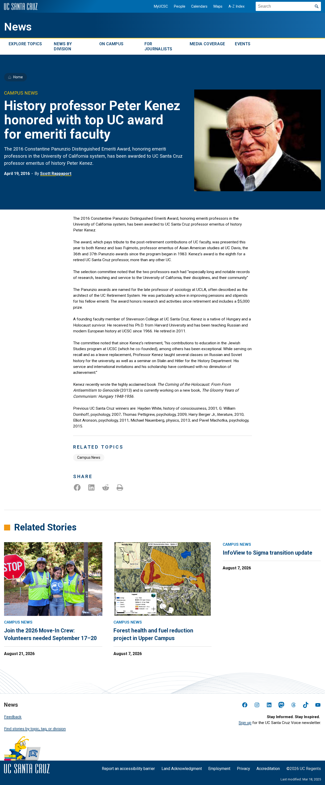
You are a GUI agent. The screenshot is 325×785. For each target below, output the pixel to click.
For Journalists (158, 46)
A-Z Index (237, 6)
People (179, 6)
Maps (218, 6)
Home (18, 77)
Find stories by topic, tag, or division (35, 729)
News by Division (63, 46)
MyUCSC (161, 6)
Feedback (13, 717)
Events (242, 43)
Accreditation (268, 768)
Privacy (243, 768)
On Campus (111, 43)
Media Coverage (207, 43)
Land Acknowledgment (181, 768)
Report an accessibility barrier (128, 768)
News (18, 26)
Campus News (88, 457)
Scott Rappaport (55, 173)
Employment (219, 768)
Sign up (245, 722)
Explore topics (25, 43)
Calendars (199, 6)
